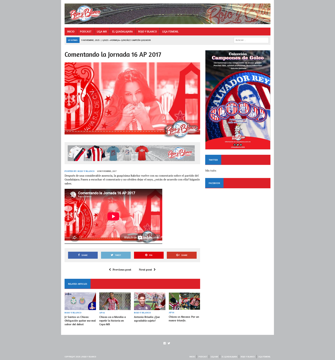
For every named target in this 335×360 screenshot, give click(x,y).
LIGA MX (102, 31)
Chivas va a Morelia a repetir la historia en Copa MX (112, 320)
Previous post (122, 269)
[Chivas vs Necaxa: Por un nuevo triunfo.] (184, 308)
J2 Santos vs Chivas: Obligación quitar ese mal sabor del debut (80, 320)
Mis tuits (210, 170)
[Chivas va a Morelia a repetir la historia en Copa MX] (115, 308)
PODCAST (85, 31)
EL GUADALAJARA (122, 31)
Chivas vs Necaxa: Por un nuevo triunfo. (184, 318)
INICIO (71, 31)
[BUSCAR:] (251, 40)
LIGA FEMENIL (170, 31)
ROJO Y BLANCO (147, 31)
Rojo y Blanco (86, 171)
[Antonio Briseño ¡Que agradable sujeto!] (149, 308)
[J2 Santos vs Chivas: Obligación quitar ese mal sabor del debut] (80, 308)
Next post (145, 269)
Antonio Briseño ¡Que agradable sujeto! (147, 318)
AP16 (102, 312)
